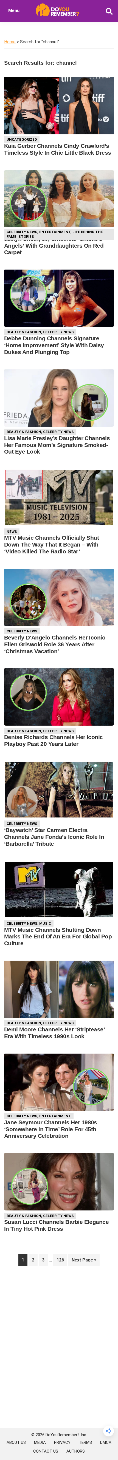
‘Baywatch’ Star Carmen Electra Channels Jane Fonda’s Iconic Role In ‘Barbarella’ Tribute (54, 837)
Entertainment (55, 232)
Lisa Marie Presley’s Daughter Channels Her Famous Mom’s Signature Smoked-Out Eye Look (57, 445)
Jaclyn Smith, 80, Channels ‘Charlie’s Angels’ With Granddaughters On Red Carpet (53, 246)
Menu (13, 10)
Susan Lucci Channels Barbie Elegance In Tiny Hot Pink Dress (56, 1225)
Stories (26, 236)
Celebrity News (22, 232)
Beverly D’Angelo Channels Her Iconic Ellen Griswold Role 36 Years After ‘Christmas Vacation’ (54, 644)
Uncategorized (22, 139)
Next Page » (83, 1261)
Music (45, 923)
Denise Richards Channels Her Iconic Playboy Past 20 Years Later (53, 740)
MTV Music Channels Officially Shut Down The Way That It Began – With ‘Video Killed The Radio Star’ (51, 544)
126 (61, 1260)
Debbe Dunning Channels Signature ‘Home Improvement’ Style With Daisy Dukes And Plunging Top (54, 345)
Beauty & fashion (24, 332)
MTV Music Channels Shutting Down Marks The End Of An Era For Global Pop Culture (58, 937)
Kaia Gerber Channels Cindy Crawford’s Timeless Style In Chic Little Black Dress (57, 149)
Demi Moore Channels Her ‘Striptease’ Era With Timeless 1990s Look (54, 1032)
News (12, 532)
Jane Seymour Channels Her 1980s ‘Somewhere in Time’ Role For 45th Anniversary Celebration (50, 1129)
